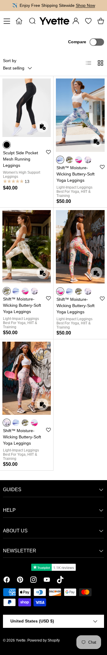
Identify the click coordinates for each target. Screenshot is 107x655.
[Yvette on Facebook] (6, 580)
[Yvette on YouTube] (47, 580)
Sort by (9, 60)
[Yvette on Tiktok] (60, 580)
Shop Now (85, 5)
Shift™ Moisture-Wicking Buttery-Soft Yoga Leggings (75, 174)
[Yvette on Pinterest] (20, 580)
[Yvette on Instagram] (33, 580)
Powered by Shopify (43, 640)
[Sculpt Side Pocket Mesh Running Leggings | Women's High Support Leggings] (26, 107)
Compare (77, 41)
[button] (101, 20)
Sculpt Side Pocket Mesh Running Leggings (20, 159)
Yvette (21, 640)
